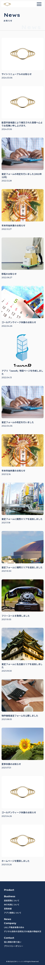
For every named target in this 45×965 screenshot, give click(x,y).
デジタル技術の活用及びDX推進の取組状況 (22, 931)
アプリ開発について (12, 912)
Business (9, 896)
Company (10, 923)
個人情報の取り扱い (12, 941)
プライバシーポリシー (13, 946)
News (7, 919)
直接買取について (11, 900)
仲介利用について (11, 904)
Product (9, 889)
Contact (9, 937)
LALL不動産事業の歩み (14, 927)
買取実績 (8, 908)
